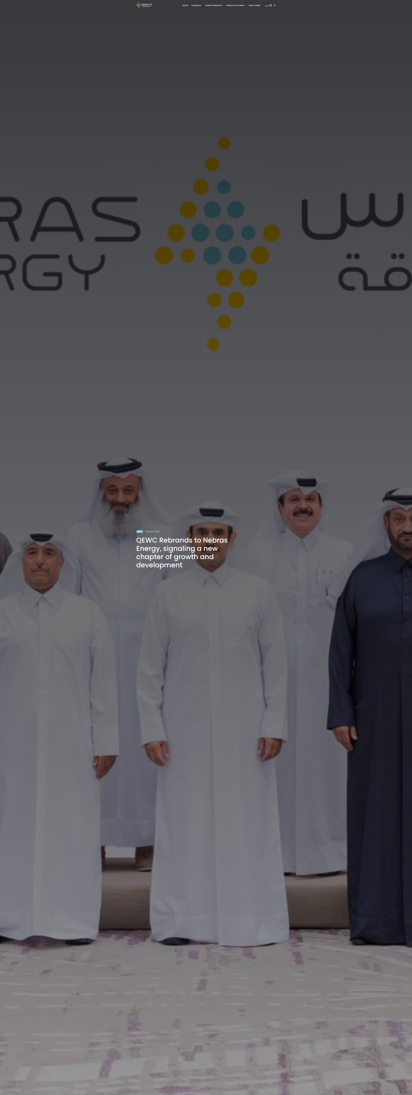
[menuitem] (268, 5)
